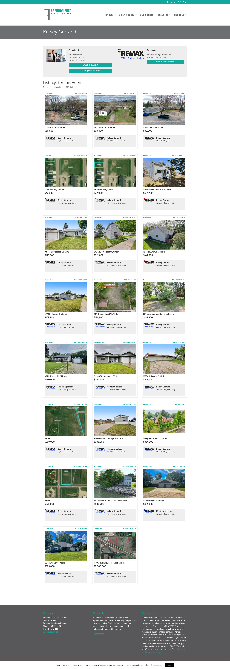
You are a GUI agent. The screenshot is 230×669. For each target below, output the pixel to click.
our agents (146, 15)
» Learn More (98, 634)
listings (109, 15)
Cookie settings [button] (156, 665)
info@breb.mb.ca (50, 632)
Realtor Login (182, 2)
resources (162, 15)
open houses (127, 15)
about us (179, 15)
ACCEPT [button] (169, 665)
